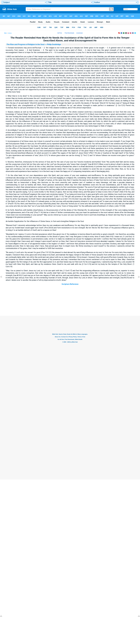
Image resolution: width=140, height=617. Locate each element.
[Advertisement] (70, 302)
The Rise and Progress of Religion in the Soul (25, 44)
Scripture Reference (70, 284)
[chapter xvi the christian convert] (137, 282)
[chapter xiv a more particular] (2, 282)
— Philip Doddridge (52, 44)
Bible (5, 33)
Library (10, 33)
